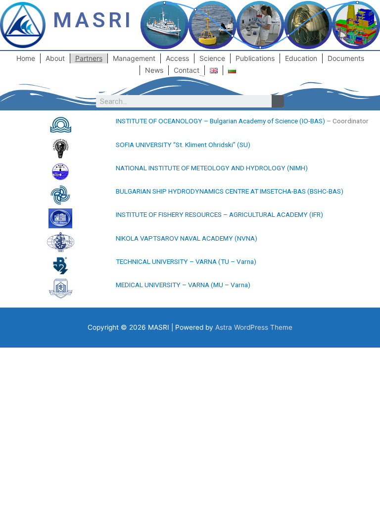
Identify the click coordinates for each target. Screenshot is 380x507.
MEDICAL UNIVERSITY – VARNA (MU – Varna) (183, 285)
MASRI (93, 19)
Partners (88, 58)
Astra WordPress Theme (253, 327)
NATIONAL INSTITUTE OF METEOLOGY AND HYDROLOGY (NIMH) (212, 168)
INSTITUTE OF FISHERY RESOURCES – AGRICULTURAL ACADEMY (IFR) (219, 214)
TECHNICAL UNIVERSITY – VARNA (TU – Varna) (186, 261)
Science (212, 58)
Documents (346, 58)
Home (25, 58)
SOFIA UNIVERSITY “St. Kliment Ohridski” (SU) (183, 145)
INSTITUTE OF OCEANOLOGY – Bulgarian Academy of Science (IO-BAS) (220, 121)
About (55, 58)
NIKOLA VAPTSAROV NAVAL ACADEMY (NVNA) (186, 238)
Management (134, 58)
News (154, 70)
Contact (186, 70)
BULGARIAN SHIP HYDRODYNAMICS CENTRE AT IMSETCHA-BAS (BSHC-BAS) (229, 191)
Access (177, 58)
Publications (255, 58)
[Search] (278, 101)
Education (301, 58)
